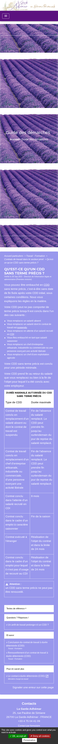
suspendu (22, 327)
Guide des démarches (34, 139)
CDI (12, 334)
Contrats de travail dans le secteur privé (24, 259)
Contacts (29, 703)
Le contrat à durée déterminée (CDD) (28, 676)
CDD (47, 284)
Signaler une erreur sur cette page (33, 687)
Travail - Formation (35, 256)
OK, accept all (19, 736)
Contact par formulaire (29, 725)
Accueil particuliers (14, 256)
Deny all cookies (40, 736)
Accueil (15, 139)
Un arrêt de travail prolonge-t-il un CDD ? (28, 625)
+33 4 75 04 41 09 (29, 721)
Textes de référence (15, 608)
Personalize (29, 740)
